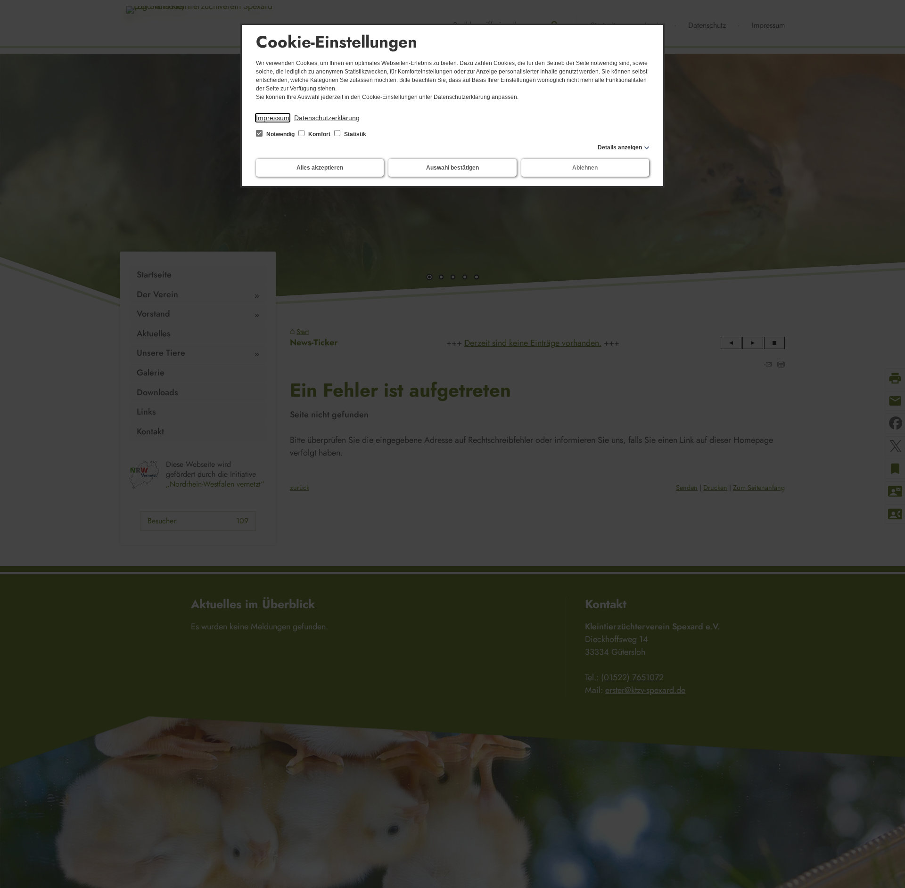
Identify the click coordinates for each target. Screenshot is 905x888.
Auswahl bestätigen (452, 167)
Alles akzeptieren (319, 167)
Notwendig (280, 134)
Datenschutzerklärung (327, 118)
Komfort (319, 134)
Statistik (354, 134)
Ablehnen (585, 167)
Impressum (272, 118)
